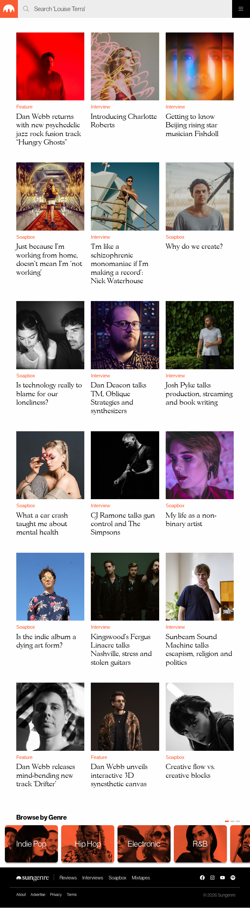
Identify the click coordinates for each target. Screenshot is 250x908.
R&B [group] (200, 844)
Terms (71, 894)
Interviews (92, 878)
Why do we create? (194, 246)
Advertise (38, 894)
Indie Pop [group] (31, 844)
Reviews (68, 878)
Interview (100, 106)
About (21, 894)
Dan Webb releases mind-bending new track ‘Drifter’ (45, 775)
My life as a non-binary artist (191, 519)
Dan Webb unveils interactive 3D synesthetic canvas (119, 775)
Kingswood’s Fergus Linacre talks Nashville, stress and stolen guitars (121, 649)
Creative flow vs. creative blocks (190, 770)
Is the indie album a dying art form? (46, 640)
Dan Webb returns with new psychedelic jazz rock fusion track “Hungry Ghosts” (48, 129)
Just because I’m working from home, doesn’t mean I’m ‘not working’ (49, 259)
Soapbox (25, 237)
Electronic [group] (144, 844)
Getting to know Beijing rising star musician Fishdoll (192, 125)
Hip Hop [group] (88, 844)
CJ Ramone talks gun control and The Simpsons (123, 523)
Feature (24, 106)
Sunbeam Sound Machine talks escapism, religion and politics (199, 649)
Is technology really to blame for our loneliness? (49, 393)
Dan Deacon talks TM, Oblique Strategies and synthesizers (118, 398)
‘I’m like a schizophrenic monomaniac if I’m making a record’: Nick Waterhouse (119, 263)
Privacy (56, 894)
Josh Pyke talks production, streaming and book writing (199, 393)
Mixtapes (141, 878)
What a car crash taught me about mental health (42, 523)
